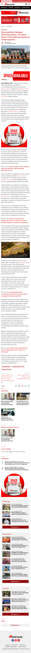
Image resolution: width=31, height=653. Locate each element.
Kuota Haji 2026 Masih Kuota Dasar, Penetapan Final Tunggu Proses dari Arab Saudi (20, 568)
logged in (11, 451)
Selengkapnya (15, 527)
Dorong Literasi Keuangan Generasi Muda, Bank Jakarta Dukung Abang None (20, 607)
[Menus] (2, 4)
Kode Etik (22, 645)
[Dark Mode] (26, 4)
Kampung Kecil (6, 89)
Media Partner (22, 646)
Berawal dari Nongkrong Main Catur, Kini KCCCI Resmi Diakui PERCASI (20, 506)
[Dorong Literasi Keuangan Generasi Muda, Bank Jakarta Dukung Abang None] (6, 608)
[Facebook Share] (16, 386)
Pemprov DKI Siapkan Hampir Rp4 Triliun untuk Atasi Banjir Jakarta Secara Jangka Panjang (20, 575)
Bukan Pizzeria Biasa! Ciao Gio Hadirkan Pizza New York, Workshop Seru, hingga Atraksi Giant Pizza (20, 600)
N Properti (4, 29)
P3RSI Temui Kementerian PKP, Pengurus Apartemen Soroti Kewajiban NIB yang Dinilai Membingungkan (7, 418)
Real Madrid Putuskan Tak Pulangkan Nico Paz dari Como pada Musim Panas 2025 (20, 520)
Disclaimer (15, 645)
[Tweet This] (19, 386)
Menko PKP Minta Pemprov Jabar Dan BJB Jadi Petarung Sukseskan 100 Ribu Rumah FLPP (20, 513)
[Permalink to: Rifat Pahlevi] (2, 43)
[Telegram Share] (25, 386)
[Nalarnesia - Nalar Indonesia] (15, 636)
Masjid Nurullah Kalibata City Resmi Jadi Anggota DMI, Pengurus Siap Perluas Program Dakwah (20, 546)
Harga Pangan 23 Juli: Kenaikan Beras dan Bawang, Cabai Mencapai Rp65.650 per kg (15, 168)
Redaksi (8, 645)
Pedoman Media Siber (11, 646)
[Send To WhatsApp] (28, 386)
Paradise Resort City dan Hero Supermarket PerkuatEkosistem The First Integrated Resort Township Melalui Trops (23, 403)
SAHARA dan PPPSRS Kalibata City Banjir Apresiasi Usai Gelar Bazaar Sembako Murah (20, 553)
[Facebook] (13, 640)
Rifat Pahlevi (8, 42)
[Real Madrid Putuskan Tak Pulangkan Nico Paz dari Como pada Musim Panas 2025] (6, 521)
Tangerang (4, 96)
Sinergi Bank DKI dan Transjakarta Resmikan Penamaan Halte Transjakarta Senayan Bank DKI (14, 294)
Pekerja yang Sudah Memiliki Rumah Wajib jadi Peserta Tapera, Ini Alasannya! (14, 350)
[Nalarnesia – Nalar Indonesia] (9, 4)
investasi (21, 262)
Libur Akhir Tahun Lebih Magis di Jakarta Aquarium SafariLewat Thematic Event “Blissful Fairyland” (20, 593)
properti (26, 262)
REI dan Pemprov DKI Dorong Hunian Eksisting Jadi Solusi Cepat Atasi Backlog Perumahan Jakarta (7, 403)
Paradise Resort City (23, 89)
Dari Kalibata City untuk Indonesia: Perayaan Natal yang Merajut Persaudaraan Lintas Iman (19, 560)
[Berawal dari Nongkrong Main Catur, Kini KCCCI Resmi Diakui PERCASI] (6, 507)
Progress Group (6, 369)
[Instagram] (15, 640)
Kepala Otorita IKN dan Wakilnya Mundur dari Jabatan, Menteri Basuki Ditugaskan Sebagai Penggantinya (14, 220)
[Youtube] (18, 640)
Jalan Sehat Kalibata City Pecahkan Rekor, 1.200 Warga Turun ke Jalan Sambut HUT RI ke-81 (20, 539)
